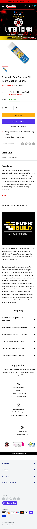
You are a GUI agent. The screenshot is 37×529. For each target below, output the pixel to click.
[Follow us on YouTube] (10, 498)
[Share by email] (33, 143)
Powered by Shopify (7, 525)
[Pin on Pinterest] (26, 143)
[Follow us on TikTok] (14, 498)
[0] (33, 6)
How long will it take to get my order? (15, 327)
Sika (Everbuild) (7, 85)
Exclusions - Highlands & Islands (13, 348)
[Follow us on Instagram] (7, 498)
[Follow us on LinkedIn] (18, 498)
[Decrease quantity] (11, 108)
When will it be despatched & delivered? (12, 319)
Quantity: (5, 108)
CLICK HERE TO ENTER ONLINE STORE (19, 1)
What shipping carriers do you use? (14, 334)
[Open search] (25, 6)
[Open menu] (3, 6)
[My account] (29, 6)
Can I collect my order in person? (13, 355)
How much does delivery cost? (13, 341)
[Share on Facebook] (22, 143)
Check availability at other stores (15, 137)
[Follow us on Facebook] (3, 498)
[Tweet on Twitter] (30, 143)
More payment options (18, 126)
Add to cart (18, 115)
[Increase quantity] (22, 108)
